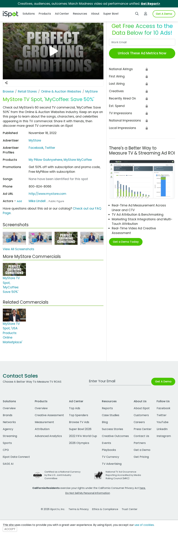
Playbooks (109, 450)
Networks (9, 422)
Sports (7, 443)
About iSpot (142, 408)
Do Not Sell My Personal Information (87, 493)
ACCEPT (9, 529)
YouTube (162, 422)
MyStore (35, 140)
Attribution (42, 429)
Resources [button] (80, 14)
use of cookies (144, 525)
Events (106, 443)
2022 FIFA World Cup (83, 436)
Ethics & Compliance (105, 509)
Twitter (50, 148)
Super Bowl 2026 (80, 429)
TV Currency (110, 457)
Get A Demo (164, 14)
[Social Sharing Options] (6, 83)
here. (143, 488)
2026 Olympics (79, 443)
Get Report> (150, 4)
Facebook (36, 148)
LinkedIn (162, 429)
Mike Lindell (37, 201)
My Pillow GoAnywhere (45, 160)
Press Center (143, 429)
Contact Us (141, 436)
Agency (8, 429)
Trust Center (129, 509)
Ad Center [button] (62, 14)
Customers (141, 415)
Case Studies (110, 415)
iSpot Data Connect (16, 457)
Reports (107, 408)
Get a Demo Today (126, 242)
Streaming (10, 436)
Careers (139, 422)
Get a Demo (142, 450)
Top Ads (74, 408)
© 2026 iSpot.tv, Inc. (53, 509)
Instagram (164, 436)
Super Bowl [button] (110, 14)
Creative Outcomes (115, 436)
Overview (9, 408)
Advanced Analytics (48, 436)
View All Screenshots (18, 249)
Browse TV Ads (79, 422)
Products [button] (45, 14)
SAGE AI (8, 464)
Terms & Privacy (78, 509)
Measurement (44, 422)
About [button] (95, 14)
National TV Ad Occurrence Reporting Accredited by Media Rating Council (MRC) (123, 475)
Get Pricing (141, 457)
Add (19, 201)
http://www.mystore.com (47, 194)
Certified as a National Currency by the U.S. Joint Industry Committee (62, 475)
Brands (7, 415)
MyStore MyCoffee (78, 160)
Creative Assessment (49, 415)
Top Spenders (78, 415)
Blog (105, 422)
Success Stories (112, 429)
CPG (6, 450)
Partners (140, 443)
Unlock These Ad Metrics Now (142, 53)
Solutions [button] (29, 14)
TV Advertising (112, 464)
